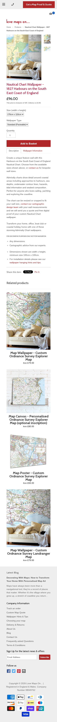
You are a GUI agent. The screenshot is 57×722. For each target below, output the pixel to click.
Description (14, 151)
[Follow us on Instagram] (24, 671)
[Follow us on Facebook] (8, 671)
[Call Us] (13, 4)
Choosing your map (16, 620)
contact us (33, 168)
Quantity (11, 130)
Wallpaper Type (14, 120)
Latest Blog (13, 572)
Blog (9, 633)
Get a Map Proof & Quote (39, 4)
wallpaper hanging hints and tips (25, 262)
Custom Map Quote (16, 612)
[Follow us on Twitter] (14, 671)
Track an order (14, 608)
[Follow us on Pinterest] (19, 671)
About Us (11, 629)
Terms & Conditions (16, 645)
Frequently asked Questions (20, 641)
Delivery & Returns (15, 625)
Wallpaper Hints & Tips (17, 616)
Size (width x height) (16, 110)
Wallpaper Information (32, 151)
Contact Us (12, 637)
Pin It (37, 272)
